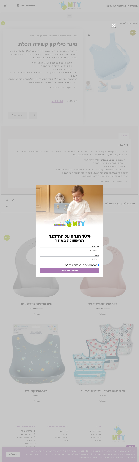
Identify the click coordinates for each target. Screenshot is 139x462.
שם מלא (95, 246)
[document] (69, 231)
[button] (113, 25)
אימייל (96, 255)
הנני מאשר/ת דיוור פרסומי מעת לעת (80, 265)
